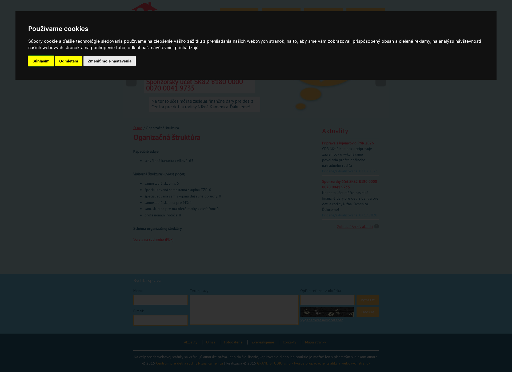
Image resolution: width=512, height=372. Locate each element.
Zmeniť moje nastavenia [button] (109, 61)
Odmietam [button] (68, 61)
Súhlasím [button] (41, 61)
